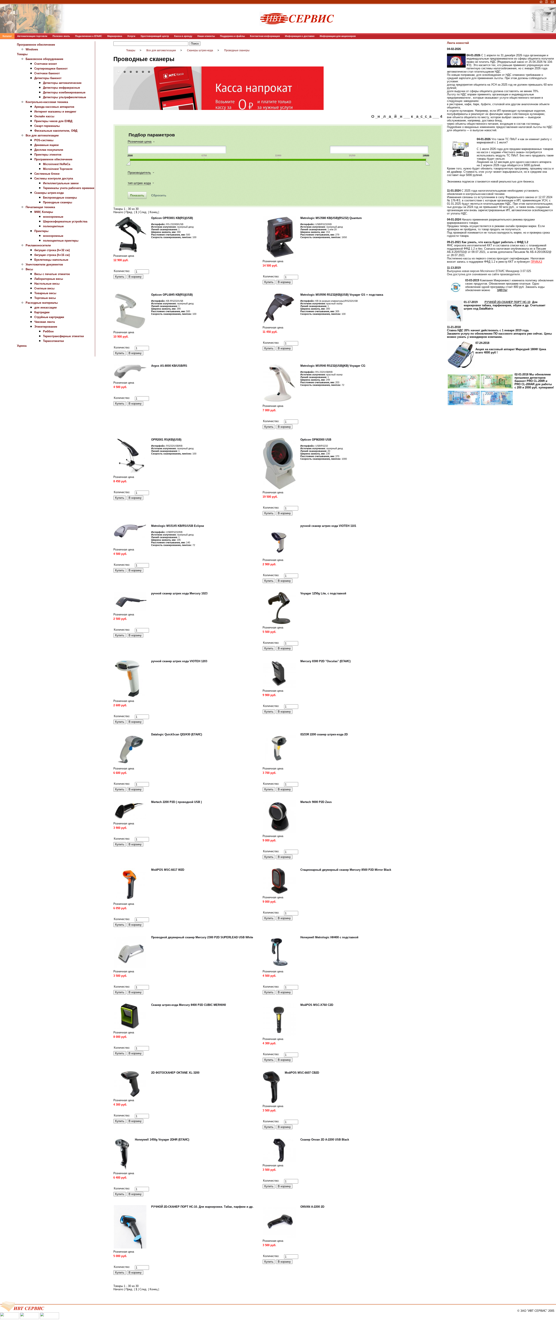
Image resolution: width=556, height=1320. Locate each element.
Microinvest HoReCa (56, 164)
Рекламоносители (38, 245)
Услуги (131, 36)
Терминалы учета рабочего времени (68, 188)
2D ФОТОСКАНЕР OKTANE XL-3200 (175, 1072)
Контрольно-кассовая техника (47, 102)
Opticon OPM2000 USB (315, 439)
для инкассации (45, 307)
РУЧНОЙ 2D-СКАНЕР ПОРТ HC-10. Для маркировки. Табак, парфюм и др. (202, 1206)
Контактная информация (265, 36)
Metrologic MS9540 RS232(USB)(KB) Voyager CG (332, 365)
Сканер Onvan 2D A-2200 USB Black (324, 1139)
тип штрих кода (139, 183)
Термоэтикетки (53, 341)
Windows (32, 49)
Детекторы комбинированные (64, 92)
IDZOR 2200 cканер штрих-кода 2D (324, 734)
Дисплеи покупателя (48, 149)
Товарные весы (45, 293)
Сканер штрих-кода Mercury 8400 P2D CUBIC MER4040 (188, 1005)
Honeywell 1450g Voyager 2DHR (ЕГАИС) (162, 1139)
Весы (29, 269)
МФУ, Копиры (43, 212)
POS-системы (43, 140)
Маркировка (114, 36)
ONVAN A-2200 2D (312, 1206)
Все (162, 212)
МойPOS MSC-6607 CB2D (302, 1072)
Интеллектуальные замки (61, 183)
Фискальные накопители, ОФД (55, 130)
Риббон (48, 331)
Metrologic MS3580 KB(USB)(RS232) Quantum (331, 218)
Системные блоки (47, 173)
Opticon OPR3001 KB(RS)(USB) (172, 218)
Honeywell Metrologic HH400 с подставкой (329, 937)
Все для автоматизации (42, 135)
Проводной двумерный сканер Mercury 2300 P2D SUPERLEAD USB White (202, 937)
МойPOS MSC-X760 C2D (316, 1005)
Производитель (139, 172)
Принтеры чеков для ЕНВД (53, 121)
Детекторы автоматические (62, 83)
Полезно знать (61, 36)
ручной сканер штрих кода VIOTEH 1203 (179, 661)
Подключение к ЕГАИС (88, 36)
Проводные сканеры (57, 202)
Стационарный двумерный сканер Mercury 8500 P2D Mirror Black (345, 869)
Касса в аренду (183, 36)
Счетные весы (44, 288)
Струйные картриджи (49, 317)
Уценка (21, 345)
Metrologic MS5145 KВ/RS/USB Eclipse (177, 525)
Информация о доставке (299, 36)
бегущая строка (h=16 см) (52, 255)
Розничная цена (139, 141)
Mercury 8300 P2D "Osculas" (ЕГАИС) (325, 661)
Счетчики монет (45, 63)
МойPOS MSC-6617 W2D (167, 869)
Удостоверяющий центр (155, 36)
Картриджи (42, 312)
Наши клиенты (206, 36)
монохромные (53, 216)
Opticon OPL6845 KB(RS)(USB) (172, 294)
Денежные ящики (46, 145)
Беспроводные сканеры (60, 197)
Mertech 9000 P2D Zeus (316, 802)
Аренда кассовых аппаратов (54, 106)
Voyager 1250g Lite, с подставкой (323, 593)
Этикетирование (45, 326)
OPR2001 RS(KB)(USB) (166, 439)
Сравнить (119, 266)
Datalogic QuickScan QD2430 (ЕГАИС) (176, 734)
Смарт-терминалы (47, 126)
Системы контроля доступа (53, 178)
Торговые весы (45, 298)
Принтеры (41, 231)
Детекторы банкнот (47, 78)
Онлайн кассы (44, 116)
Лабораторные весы (48, 278)
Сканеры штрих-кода (49, 192)
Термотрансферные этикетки (63, 336)
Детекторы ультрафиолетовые (64, 97)
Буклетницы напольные (51, 259)
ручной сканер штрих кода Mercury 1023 (179, 593)
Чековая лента (44, 321)
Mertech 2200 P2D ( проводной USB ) (176, 802)
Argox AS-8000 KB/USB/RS (169, 365)
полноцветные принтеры (60, 240)
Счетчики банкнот (47, 73)
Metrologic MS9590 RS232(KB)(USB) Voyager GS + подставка (341, 294)
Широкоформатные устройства (65, 221)
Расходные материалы (42, 302)
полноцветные (53, 226)
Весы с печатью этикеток (52, 274)
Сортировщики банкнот (51, 68)
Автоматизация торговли (32, 36)
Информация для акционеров (338, 36)
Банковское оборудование (44, 59)
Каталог (7, 36)
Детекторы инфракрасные (61, 87)
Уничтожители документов (44, 264)
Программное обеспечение (36, 44)
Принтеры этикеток (47, 154)
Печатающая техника (40, 207)
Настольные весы (47, 283)
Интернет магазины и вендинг (55, 111)
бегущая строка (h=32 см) (52, 250)
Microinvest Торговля (58, 169)
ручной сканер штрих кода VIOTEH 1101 (328, 525)
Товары (22, 54)
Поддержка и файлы (232, 36)
